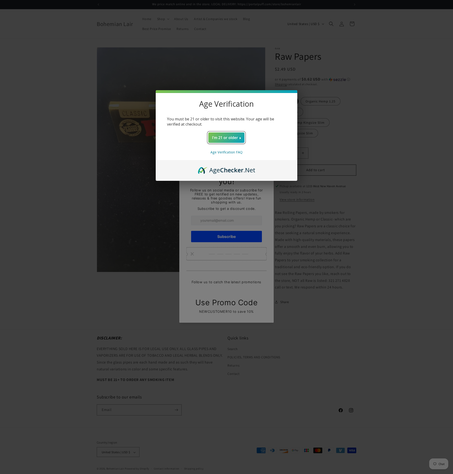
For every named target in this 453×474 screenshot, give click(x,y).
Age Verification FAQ (226, 152)
